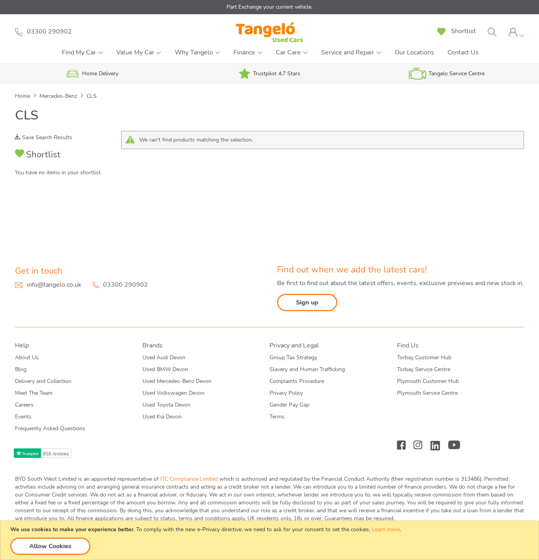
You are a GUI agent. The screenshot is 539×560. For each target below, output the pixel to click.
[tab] (516, 32)
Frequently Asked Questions (50, 428)
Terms (277, 416)
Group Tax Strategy (293, 357)
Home (23, 96)
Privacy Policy (286, 393)
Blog (20, 369)
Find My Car (79, 52)
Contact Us (463, 52)
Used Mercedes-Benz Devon (176, 381)
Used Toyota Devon (166, 405)
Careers (24, 405)
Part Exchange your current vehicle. (269, 7)
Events (23, 416)
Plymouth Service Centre (427, 393)
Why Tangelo (194, 52)
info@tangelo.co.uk (54, 284)
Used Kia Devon (162, 416)
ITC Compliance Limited (189, 479)
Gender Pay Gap (289, 405)
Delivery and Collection (43, 381)
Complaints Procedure (297, 381)
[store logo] (269, 32)
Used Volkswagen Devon (173, 393)
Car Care (288, 52)
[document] (270, 540)
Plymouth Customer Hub (428, 381)
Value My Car (135, 52)
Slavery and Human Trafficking (307, 369)
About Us (27, 357)
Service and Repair (347, 52)
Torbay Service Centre (423, 369)
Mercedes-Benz (59, 96)
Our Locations (414, 52)
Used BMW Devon (165, 369)
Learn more (386, 529)
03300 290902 (125, 284)
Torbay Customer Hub (424, 357)
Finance (244, 52)
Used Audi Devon (163, 357)
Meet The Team (33, 393)
